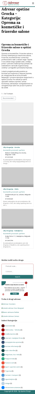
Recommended (8, 98)
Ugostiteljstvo (10, 379)
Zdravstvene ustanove (12, 387)
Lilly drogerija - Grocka (11, 147)
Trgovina (8, 371)
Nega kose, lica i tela (12, 354)
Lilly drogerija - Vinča (10, 189)
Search (17, 277)
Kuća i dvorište (10, 350)
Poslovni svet (9, 363)
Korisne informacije (12, 346)
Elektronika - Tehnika (12, 330)
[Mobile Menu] (33, 3)
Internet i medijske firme (14, 338)
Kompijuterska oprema (13, 342)
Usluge (7, 383)
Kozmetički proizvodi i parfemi (14, 150)
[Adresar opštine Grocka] (11, 3)
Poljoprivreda (9, 359)
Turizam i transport (12, 375)
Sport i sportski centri (12, 367)
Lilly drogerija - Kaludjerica (13, 231)
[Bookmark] (4, 143)
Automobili (9, 326)
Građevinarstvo (10, 334)
